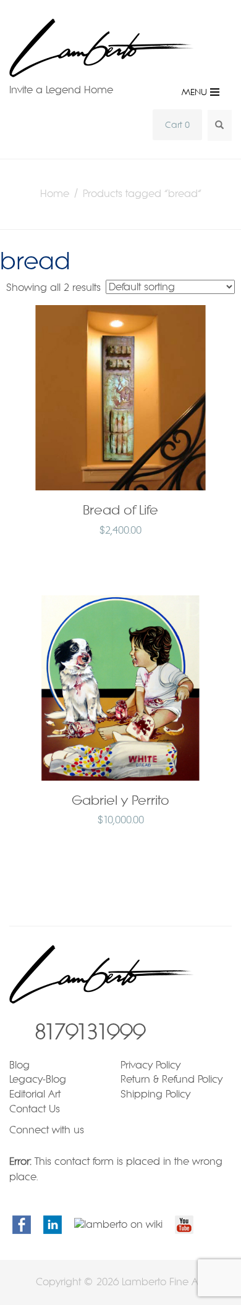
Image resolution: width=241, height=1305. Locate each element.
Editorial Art (35, 1094)
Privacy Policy (150, 1065)
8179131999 (90, 1031)
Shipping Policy (155, 1094)
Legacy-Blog (37, 1079)
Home (54, 193)
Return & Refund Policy (171, 1079)
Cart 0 (177, 125)
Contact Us (34, 1109)
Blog (19, 1065)
